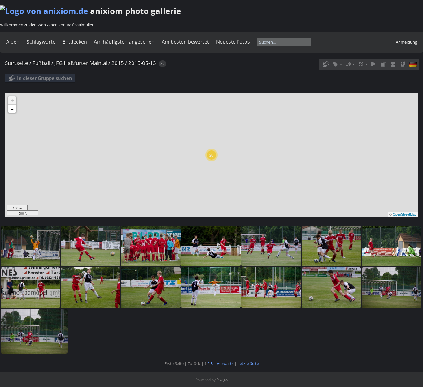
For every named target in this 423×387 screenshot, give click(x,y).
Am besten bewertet (185, 41)
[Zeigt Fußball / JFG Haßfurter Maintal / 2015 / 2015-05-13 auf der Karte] (403, 64)
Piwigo (222, 379)
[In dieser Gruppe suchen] (325, 64)
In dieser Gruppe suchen (44, 78)
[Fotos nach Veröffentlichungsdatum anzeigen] (383, 64)
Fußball (41, 63)
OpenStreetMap (404, 214)
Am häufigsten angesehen (124, 41)
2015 (117, 63)
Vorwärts (225, 363)
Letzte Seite (248, 363)
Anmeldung (406, 42)
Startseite (16, 63)
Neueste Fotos (233, 41)
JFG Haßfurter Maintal (81, 63)
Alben (13, 41)
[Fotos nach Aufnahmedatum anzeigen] (393, 64)
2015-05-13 (142, 63)
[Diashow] (373, 64)
